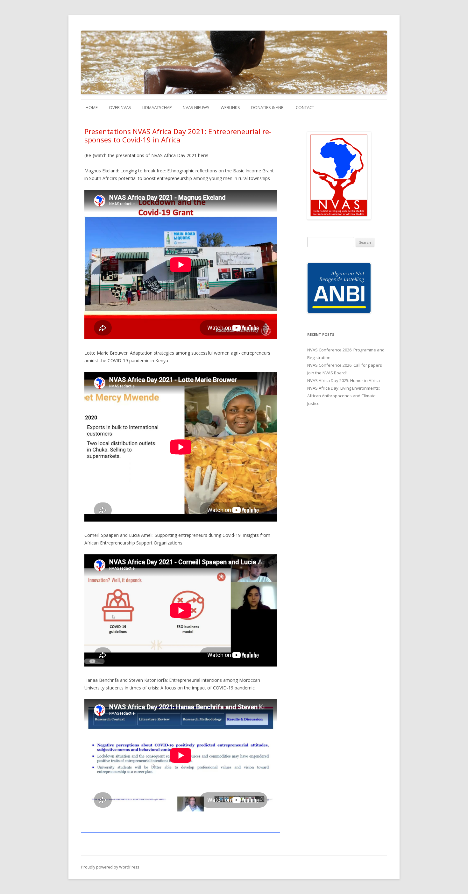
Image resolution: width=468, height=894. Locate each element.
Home (92, 107)
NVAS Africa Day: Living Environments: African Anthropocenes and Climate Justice (343, 395)
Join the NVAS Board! (327, 373)
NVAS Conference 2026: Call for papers (344, 365)
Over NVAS (120, 107)
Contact (305, 107)
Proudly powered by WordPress (110, 867)
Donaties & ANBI (268, 107)
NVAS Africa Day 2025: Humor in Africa (343, 380)
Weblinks (230, 107)
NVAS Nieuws (196, 107)
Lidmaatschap (157, 107)
